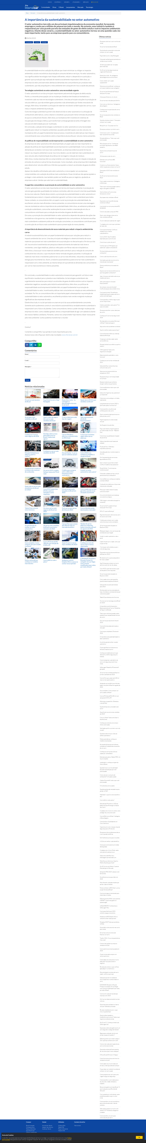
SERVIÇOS (86, 2)
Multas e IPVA (61, 1125)
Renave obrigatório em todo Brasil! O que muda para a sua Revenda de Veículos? (110, 1089)
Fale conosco (77, 1125)
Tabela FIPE (61, 1127)
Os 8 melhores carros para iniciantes (109, 838)
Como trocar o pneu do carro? (108, 242)
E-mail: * (27, 360)
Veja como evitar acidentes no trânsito (110, 326)
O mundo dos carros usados (107, 786)
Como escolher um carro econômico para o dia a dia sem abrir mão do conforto (109, 1103)
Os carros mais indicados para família (110, 100)
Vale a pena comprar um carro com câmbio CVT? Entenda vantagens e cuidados (109, 1110)
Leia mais (33, 395)
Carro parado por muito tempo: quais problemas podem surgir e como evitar (110, 1096)
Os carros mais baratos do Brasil (108, 47)
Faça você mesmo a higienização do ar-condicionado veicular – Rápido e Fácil (109, 430)
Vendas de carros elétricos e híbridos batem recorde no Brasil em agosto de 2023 (110, 685)
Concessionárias (30, 1127)
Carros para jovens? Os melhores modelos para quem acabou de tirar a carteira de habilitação (109, 294)
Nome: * (27, 354)
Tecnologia (44, 42)
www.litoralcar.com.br (70, 335)
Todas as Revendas (31, 1129)
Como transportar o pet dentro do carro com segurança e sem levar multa (109, 662)
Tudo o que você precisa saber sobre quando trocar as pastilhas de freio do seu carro (110, 615)
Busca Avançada (30, 1125)
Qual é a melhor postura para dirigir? (109, 330)
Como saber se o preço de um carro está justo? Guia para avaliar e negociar (109, 961)
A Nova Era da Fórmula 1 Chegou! (109, 1055)
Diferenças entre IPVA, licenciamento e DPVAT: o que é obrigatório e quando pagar (110, 900)
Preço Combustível (63, 1129)
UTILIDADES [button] (76, 2)
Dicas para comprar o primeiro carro (109, 129)
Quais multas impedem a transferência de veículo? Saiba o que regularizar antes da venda (110, 1017)
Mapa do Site (61, 1130)
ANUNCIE (95, 2)
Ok (139, 1137)
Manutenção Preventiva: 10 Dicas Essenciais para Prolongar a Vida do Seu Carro (109, 805)
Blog (27, 13)
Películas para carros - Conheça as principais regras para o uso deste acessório (109, 145)
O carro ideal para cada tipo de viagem (110, 221)
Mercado (32, 13)
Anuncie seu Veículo (47, 1125)
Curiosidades (29, 42)
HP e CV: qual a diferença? (107, 511)
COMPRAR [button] (57, 2)
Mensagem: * (28, 366)
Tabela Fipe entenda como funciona (109, 597)
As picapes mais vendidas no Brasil (109, 197)
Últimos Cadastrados (31, 1132)
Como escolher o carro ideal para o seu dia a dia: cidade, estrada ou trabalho (109, 1081)
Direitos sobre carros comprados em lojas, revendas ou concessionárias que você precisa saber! (110, 592)
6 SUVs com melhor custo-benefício (109, 841)
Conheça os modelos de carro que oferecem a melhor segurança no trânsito (109, 654)
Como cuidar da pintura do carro (108, 256)
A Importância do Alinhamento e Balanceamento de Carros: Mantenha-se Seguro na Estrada (110, 608)
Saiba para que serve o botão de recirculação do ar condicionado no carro (109, 979)
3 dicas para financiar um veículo (108, 97)
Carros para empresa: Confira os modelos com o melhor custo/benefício (108, 231)
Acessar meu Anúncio (47, 1127)
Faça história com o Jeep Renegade (109, 56)
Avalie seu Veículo (46, 1129)
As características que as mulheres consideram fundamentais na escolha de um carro (109, 746)
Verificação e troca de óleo (107, 425)
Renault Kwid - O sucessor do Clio (109, 125)
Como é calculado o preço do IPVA (109, 211)
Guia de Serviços (30, 1130)
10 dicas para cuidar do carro (107, 156)
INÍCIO (50, 2)
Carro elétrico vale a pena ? (107, 800)
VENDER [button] (66, 2)
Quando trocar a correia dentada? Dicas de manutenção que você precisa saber (109, 769)
